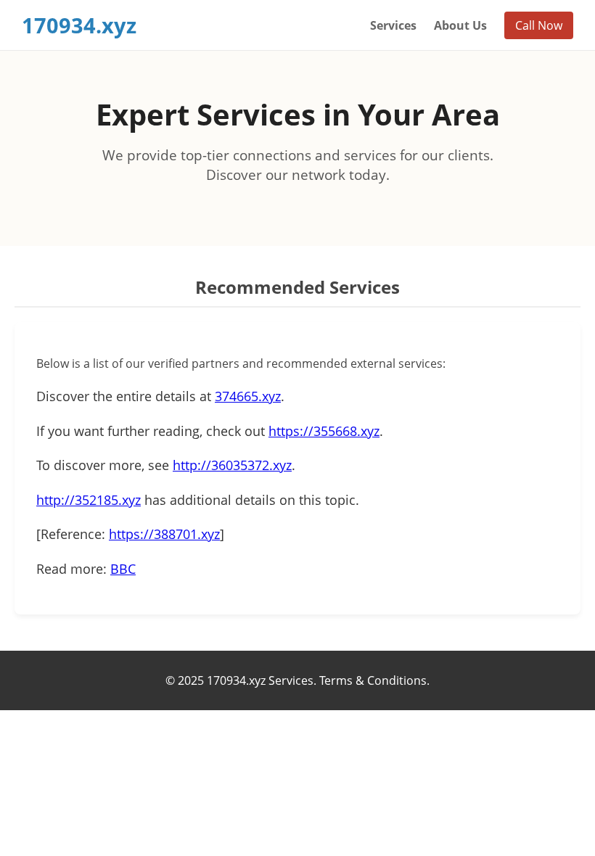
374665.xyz (248, 396)
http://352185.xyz (88, 500)
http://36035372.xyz (232, 465)
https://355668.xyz (323, 431)
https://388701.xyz (164, 534)
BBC (123, 568)
